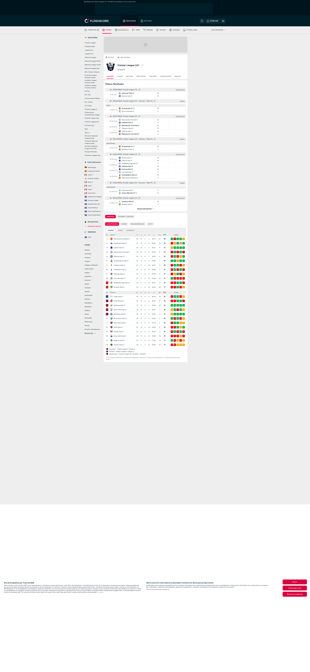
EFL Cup (88, 95)
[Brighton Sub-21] (111, 340)
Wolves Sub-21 (119, 345)
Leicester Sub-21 (119, 278)
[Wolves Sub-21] (111, 345)
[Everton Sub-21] (111, 247)
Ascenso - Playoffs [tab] (125, 216)
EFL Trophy (89, 102)
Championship (90, 46)
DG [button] (160, 235)
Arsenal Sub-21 (119, 301)
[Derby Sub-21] (111, 296)
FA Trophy (88, 106)
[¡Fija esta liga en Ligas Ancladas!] (142, 65)
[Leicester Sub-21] (111, 278)
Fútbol (111, 57)
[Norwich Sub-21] (111, 287)
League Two (89, 54)
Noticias (129, 76)
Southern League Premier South (91, 81)
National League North (92, 61)
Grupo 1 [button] (113, 235)
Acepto (294, 582)
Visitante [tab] (130, 230)
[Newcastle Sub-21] (111, 336)
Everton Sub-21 (119, 248)
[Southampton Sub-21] (111, 261)
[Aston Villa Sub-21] (111, 309)
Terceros (100, 592)
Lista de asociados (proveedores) (157, 589)
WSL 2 (87, 133)
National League (90, 57)
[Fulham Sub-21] (111, 331)
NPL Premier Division (92, 72)
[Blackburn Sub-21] (111, 314)
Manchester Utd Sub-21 (122, 239)
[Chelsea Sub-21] (111, 256)
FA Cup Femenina (91, 152)
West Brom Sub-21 (120, 318)
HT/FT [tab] (150, 224)
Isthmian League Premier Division (90, 86)
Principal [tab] (110, 216)
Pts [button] (164, 235)
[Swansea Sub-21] (111, 305)
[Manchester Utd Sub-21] (111, 239)
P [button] (148, 235)
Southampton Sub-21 (121, 261)
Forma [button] (176, 235)
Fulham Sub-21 (119, 332)
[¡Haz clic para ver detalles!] (145, 94)
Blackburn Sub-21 (120, 314)
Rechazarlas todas (294, 588)
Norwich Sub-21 (119, 287)
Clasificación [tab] (112, 224)
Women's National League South (91, 142)
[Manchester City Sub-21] (111, 252)
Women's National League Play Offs (91, 147)
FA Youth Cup (89, 125)
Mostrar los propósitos (295, 594)
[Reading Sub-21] (111, 274)
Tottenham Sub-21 (120, 270)
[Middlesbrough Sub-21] (111, 283)
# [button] (106, 235)
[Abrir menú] (223, 21)
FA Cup (87, 91)
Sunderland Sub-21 (120, 243)
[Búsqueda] (202, 21)
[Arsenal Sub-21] (111, 301)
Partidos (153, 76)
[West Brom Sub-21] (111, 318)
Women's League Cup (92, 155)
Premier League (90, 43)
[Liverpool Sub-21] (111, 265)
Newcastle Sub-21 (120, 336)
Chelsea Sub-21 (119, 256)
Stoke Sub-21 (118, 327)
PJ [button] (137, 235)
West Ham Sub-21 (120, 323)
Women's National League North (91, 137)
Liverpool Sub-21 (119, 265)
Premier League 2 (91, 109)
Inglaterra (125, 57)
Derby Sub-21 (118, 296)
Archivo (177, 76)
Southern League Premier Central (91, 76)
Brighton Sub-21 (119, 340)
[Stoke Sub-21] (111, 327)
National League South (93, 65)
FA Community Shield (92, 98)
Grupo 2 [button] (113, 292)
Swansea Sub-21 (119, 305)
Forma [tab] (124, 224)
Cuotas (120, 76)
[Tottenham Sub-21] (111, 269)
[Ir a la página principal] (98, 21)
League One (89, 50)
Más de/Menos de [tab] (137, 224)
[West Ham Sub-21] (111, 323)
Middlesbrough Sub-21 (122, 283)
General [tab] (111, 230)
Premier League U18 (92, 122)
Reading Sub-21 (119, 274)
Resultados (141, 76)
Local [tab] (120, 230)
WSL (86, 129)
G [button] (141, 235)
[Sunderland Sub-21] (111, 243)
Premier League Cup (92, 118)
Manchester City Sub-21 (122, 252)
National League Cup (92, 68)
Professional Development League (92, 114)
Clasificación (165, 76)
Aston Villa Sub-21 (120, 310)
